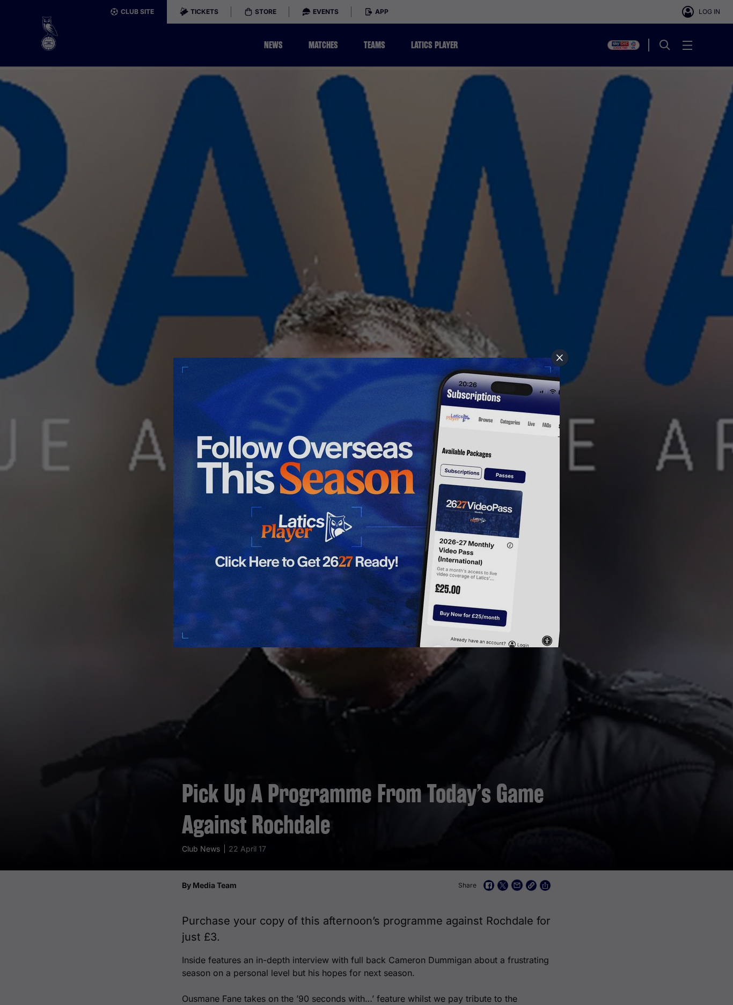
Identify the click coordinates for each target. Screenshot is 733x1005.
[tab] (559, 357)
